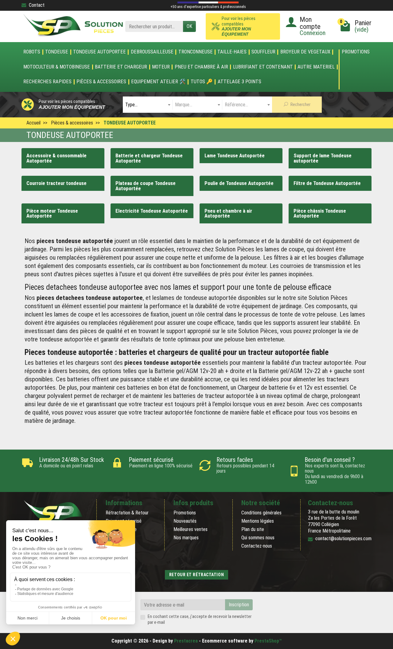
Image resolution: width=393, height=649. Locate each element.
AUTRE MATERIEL (316, 67)
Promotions (356, 52)
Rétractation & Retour (127, 513)
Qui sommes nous (257, 538)
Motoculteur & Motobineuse (56, 67)
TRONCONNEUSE (195, 51)
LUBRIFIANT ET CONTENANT (263, 67)
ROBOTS (31, 51)
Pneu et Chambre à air (201, 67)
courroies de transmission (312, 265)
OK (189, 26)
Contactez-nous (256, 546)
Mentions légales (257, 521)
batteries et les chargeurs (67, 362)
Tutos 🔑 (202, 81)
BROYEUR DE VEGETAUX (305, 51)
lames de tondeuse (183, 297)
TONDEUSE (56, 51)
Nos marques (186, 538)
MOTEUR (161, 67)
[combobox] (148, 104)
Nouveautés (184, 521)
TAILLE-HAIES (232, 51)
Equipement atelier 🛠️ (158, 81)
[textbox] (148, 104)
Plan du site (252, 529)
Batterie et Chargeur (121, 67)
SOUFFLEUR (263, 51)
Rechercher (300, 104)
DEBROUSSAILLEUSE (152, 51)
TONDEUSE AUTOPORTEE (99, 51)
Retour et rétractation (196, 574)
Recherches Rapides (47, 81)
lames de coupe (284, 249)
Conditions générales (261, 513)
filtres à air (287, 257)
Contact (37, 5)
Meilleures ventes (190, 529)
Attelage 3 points (239, 81)
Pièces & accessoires (101, 81)
